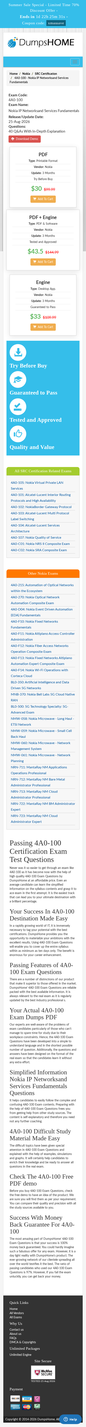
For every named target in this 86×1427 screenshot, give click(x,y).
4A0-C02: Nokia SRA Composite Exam (39, 550)
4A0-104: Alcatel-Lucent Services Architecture (35, 528)
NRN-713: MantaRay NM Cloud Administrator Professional (34, 794)
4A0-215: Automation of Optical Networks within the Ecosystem (42, 588)
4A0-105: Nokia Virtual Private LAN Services (37, 485)
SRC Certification (46, 73)
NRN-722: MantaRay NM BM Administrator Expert (43, 806)
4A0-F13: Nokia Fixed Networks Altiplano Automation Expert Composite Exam (41, 661)
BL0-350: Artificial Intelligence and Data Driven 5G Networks (40, 685)
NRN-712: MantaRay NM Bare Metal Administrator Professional (38, 782)
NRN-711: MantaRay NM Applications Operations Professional (39, 770)
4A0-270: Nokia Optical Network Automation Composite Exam (35, 600)
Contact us (17, 1329)
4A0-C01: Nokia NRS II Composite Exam (40, 544)
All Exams (16, 1317)
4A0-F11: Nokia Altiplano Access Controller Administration (43, 636)
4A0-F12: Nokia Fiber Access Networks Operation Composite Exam (39, 648)
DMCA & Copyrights (23, 1342)
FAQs (13, 1338)
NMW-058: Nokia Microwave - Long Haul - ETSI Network (42, 721)
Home (14, 73)
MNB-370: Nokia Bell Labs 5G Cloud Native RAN (43, 697)
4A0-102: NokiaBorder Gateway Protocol (41, 507)
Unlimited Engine (20, 1354)
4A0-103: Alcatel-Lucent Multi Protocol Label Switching (40, 516)
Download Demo (26, 139)
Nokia (26, 73)
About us (15, 1334)
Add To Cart (44, 199)
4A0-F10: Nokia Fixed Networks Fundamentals (34, 624)
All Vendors (17, 1313)
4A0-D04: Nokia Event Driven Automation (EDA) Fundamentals (42, 612)
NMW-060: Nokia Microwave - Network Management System (40, 746)
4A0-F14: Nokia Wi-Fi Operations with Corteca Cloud (39, 673)
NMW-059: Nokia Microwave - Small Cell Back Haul (41, 733)
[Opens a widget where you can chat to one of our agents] (70, 1419)
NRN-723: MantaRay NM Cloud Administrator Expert (34, 818)
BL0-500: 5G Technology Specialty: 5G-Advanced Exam (39, 709)
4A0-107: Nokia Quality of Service (36, 537)
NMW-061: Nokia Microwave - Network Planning (40, 758)
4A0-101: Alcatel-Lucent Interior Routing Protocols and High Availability (41, 497)
